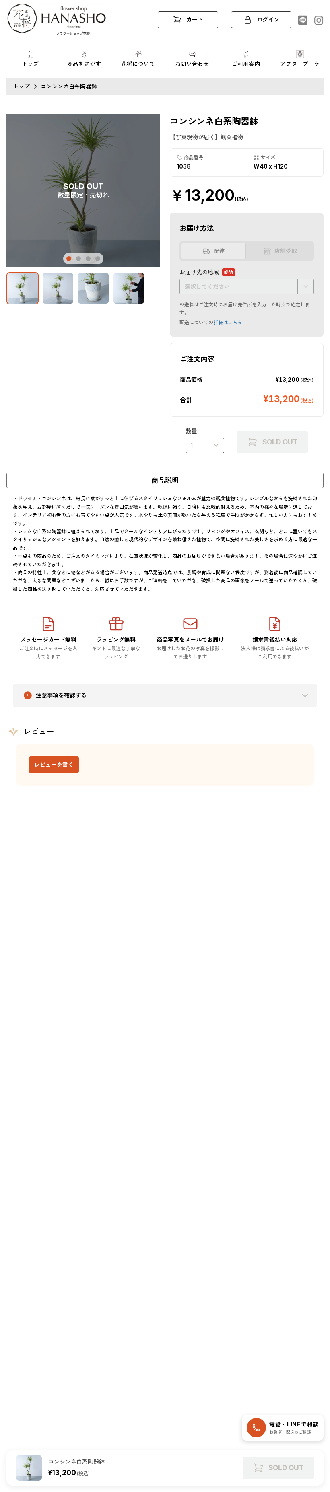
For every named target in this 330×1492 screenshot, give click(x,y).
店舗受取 (285, 250)
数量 (191, 430)
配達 (219, 250)
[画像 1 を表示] (22, 288)
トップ (21, 86)
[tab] (68, 258)
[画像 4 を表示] (129, 288)
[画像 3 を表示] (93, 288)
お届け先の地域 (206, 273)
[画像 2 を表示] (58, 288)
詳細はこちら (227, 322)
